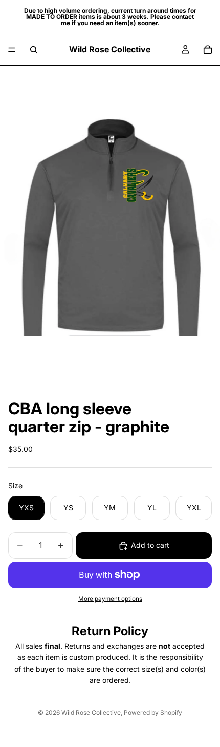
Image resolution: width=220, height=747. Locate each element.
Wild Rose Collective (91, 712)
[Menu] (12, 49)
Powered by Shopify (153, 712)
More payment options (110, 599)
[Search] (34, 49)
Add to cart (150, 545)
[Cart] (207, 49)
